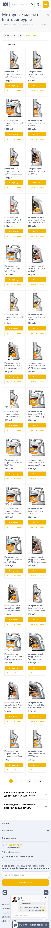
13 (34, 781)
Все (39, 781)
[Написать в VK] (46, 892)
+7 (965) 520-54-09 (39, 4)
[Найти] (32, 4)
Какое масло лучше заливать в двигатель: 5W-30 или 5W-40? (20, 794)
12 (29, 781)
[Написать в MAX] (5, 892)
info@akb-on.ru (12, 852)
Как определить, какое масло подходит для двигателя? (19, 806)
